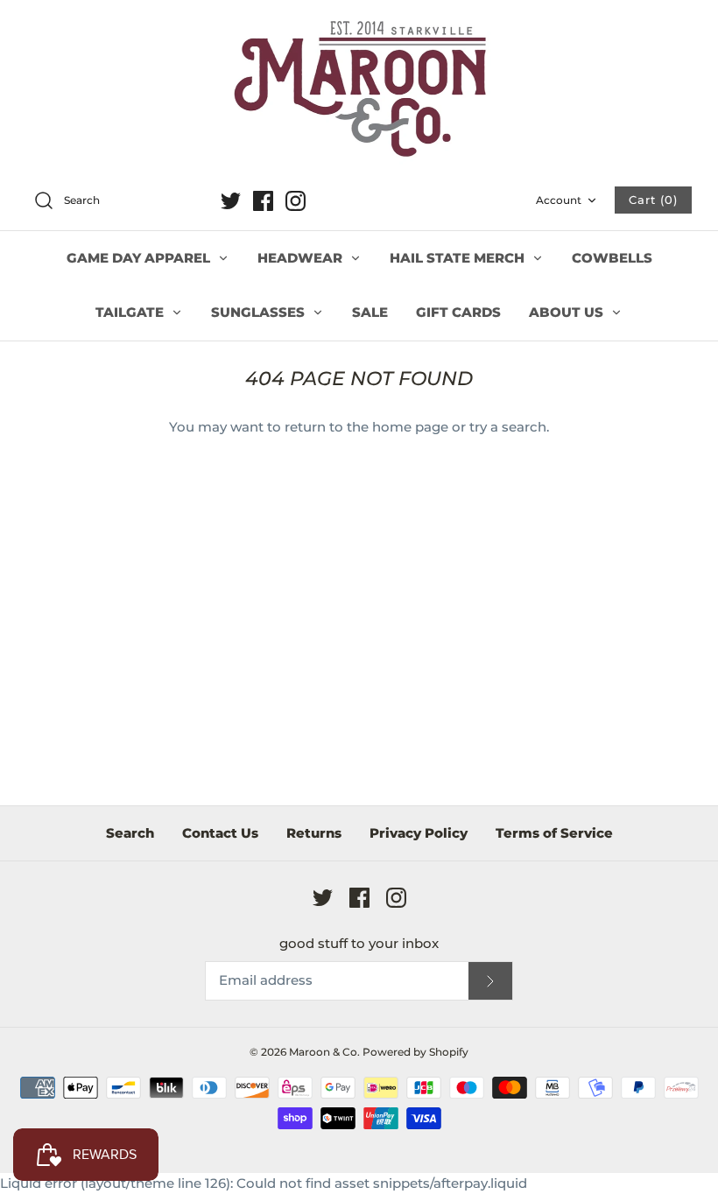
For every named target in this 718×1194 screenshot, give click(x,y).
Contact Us (220, 833)
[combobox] (117, 201)
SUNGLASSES (259, 312)
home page (410, 426)
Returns (313, 833)
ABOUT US (568, 312)
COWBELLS (612, 257)
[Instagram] (295, 201)
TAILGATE (131, 312)
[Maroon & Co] (359, 91)
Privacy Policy (419, 833)
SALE (370, 312)
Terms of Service (554, 833)
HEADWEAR (301, 257)
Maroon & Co (323, 1051)
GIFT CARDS (458, 312)
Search (130, 833)
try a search (507, 426)
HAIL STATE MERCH (459, 257)
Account (558, 200)
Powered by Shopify (415, 1051)
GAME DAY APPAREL (140, 257)
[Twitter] (231, 201)
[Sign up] (490, 981)
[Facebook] (263, 201)
